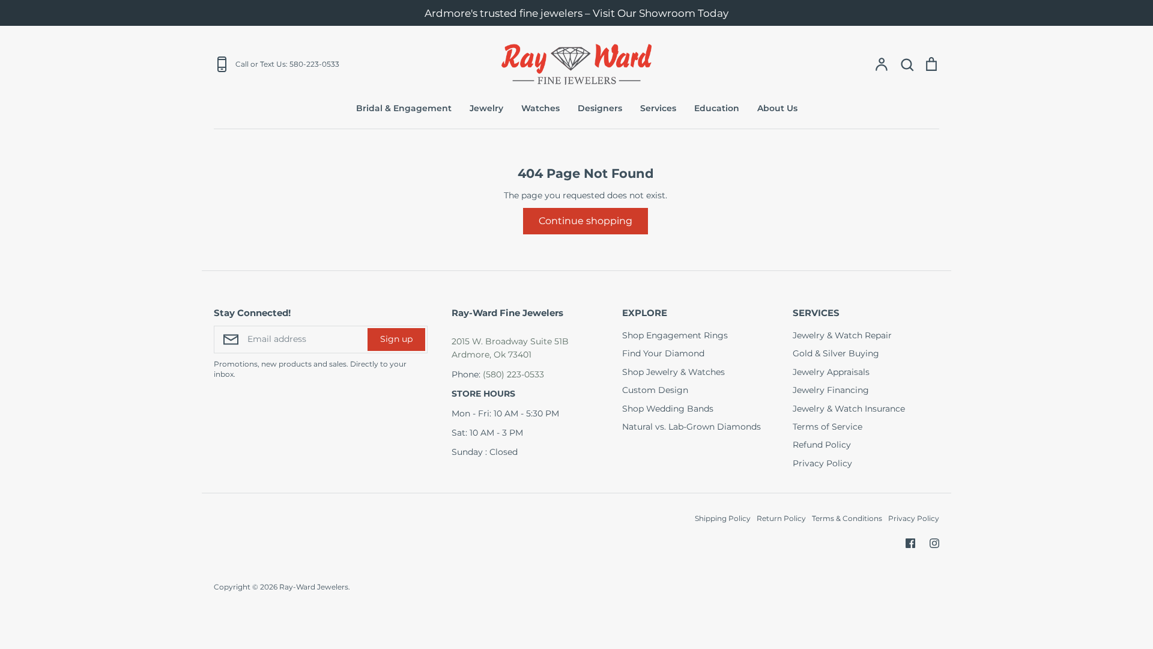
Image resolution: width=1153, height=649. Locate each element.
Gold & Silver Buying (836, 353)
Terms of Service (827, 426)
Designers (600, 108)
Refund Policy (822, 444)
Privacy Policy (822, 463)
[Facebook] (910, 543)
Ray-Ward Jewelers (313, 586)
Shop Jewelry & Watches (673, 372)
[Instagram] (934, 543)
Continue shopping (585, 221)
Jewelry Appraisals (831, 372)
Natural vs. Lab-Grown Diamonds (691, 426)
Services (658, 108)
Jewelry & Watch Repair (842, 335)
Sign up (396, 339)
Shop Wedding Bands (667, 408)
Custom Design (655, 390)
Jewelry (486, 108)
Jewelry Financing (831, 390)
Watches (540, 108)
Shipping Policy (723, 518)
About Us (777, 108)
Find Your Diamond (663, 353)
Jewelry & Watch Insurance (849, 408)
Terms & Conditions (847, 518)
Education (716, 108)
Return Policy (781, 518)
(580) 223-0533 (513, 374)
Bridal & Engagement (404, 108)
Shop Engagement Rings (675, 335)
